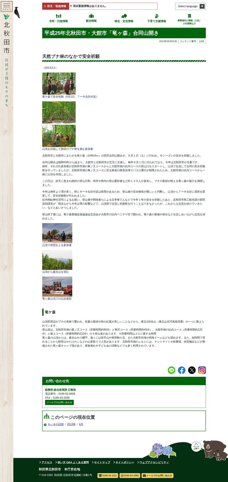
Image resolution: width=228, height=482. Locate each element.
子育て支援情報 (156, 21)
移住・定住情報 (124, 21)
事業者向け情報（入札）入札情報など (189, 22)
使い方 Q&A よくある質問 (73, 462)
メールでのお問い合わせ (59, 402)
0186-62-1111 (109, 475)
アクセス (47, 462)
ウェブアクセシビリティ (154, 462)
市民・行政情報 (58, 21)
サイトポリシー (125, 462)
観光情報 (91, 20)
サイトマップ (102, 462)
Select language (187, 6)
